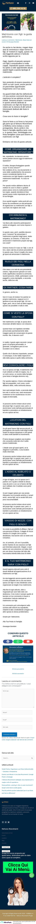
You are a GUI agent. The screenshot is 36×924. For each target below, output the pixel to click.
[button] (18, 3)
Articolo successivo (18, 673)
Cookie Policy (6, 851)
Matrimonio (19, 40)
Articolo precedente (18, 669)
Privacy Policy (6, 847)
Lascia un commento (8, 40)
